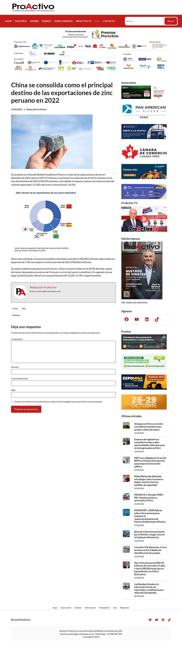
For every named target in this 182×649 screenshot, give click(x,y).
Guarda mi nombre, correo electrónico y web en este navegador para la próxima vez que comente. (58, 401)
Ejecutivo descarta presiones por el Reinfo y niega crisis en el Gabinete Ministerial (149, 534)
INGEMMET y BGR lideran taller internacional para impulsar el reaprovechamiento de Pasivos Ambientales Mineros (150, 516)
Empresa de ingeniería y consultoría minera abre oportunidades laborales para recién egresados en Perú (149, 443)
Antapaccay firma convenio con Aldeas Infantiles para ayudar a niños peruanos (148, 426)
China (15, 308)
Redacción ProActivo (36, 109)
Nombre (15, 367)
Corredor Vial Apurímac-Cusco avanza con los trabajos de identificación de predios (150, 550)
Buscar (171, 21)
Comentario (17, 339)
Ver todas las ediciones (134, 302)
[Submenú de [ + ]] (99, 21)
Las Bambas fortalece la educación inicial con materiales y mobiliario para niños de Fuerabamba (148, 588)
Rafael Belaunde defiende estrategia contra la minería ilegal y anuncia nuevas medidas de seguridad (148, 480)
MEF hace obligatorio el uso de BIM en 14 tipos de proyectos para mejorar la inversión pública (150, 462)
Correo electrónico (19, 378)
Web (13, 390)
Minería (16, 315)
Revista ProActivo (21, 619)
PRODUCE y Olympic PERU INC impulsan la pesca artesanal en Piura (148, 497)
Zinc (24, 308)
